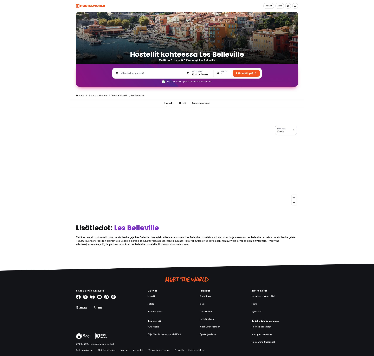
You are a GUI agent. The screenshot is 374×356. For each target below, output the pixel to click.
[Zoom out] (294, 202)
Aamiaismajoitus (155, 311)
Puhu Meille (153, 326)
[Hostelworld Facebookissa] (78, 297)
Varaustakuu (206, 311)
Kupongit (124, 350)
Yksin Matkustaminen (210, 326)
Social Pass (205, 296)
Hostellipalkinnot (208, 319)
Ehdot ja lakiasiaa (106, 350)
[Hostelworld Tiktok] (113, 297)
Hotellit (151, 304)
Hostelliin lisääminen (261, 326)
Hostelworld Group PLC (263, 296)
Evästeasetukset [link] (196, 350)
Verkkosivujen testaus (159, 350)
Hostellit (151, 296)
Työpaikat (257, 311)
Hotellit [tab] (182, 103)
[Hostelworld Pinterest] (106, 297)
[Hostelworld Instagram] (92, 297)
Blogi (202, 304)
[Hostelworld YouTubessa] (99, 297)
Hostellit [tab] (168, 103)
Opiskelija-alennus (209, 334)
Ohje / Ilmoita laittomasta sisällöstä (164, 334)
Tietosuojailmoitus (85, 350)
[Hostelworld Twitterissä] (85, 297)
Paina (254, 304)
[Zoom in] (294, 197)
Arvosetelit (138, 350)
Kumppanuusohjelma (262, 334)
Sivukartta (179, 350)
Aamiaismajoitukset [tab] (201, 103)
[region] (187, 165)
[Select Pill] (288, 6)
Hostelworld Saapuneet (263, 342)
